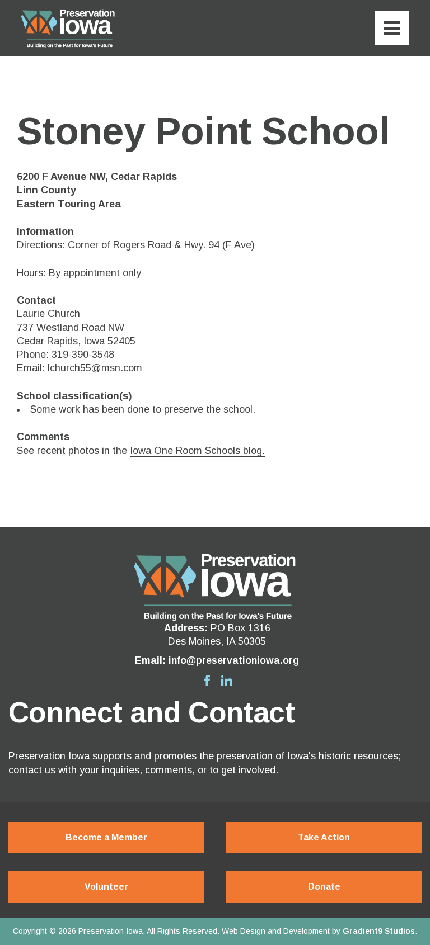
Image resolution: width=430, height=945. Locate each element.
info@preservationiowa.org (234, 660)
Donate (324, 886)
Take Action (324, 837)
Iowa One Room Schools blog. (197, 450)
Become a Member (106, 837)
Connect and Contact (151, 712)
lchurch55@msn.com (95, 368)
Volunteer (106, 886)
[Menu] (392, 28)
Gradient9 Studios (379, 931)
